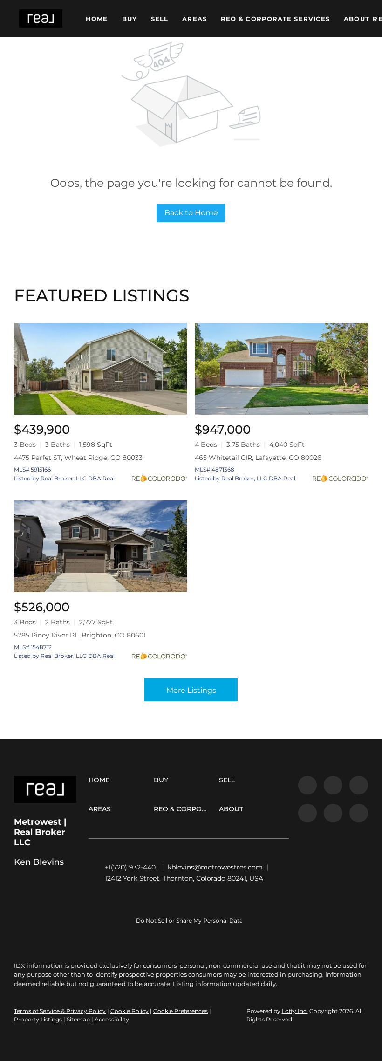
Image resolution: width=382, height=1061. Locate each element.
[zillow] (307, 813)
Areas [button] (194, 18)
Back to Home (191, 212)
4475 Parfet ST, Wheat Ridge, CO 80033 (78, 457)
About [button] (356, 18)
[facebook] (307, 785)
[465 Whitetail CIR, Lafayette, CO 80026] (281, 369)
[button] (40, 18)
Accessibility (112, 1019)
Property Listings (38, 1019)
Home (97, 18)
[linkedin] (333, 785)
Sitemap (78, 1019)
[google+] (358, 813)
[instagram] (333, 813)
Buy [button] (129, 18)
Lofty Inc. (295, 1010)
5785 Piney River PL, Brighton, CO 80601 (80, 635)
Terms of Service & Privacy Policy (60, 1010)
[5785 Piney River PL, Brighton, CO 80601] (100, 546)
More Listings (191, 690)
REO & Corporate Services (275, 18)
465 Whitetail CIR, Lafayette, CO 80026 (258, 457)
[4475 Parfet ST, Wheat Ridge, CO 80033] (100, 369)
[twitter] (358, 785)
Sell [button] (159, 18)
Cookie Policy (129, 1010)
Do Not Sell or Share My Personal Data (189, 920)
